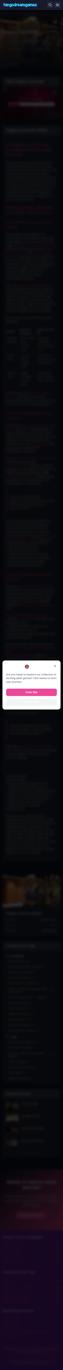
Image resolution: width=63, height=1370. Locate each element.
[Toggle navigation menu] (57, 5)
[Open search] (50, 5)
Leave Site (32, 702)
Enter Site (31, 692)
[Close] (55, 666)
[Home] (20, 5)
